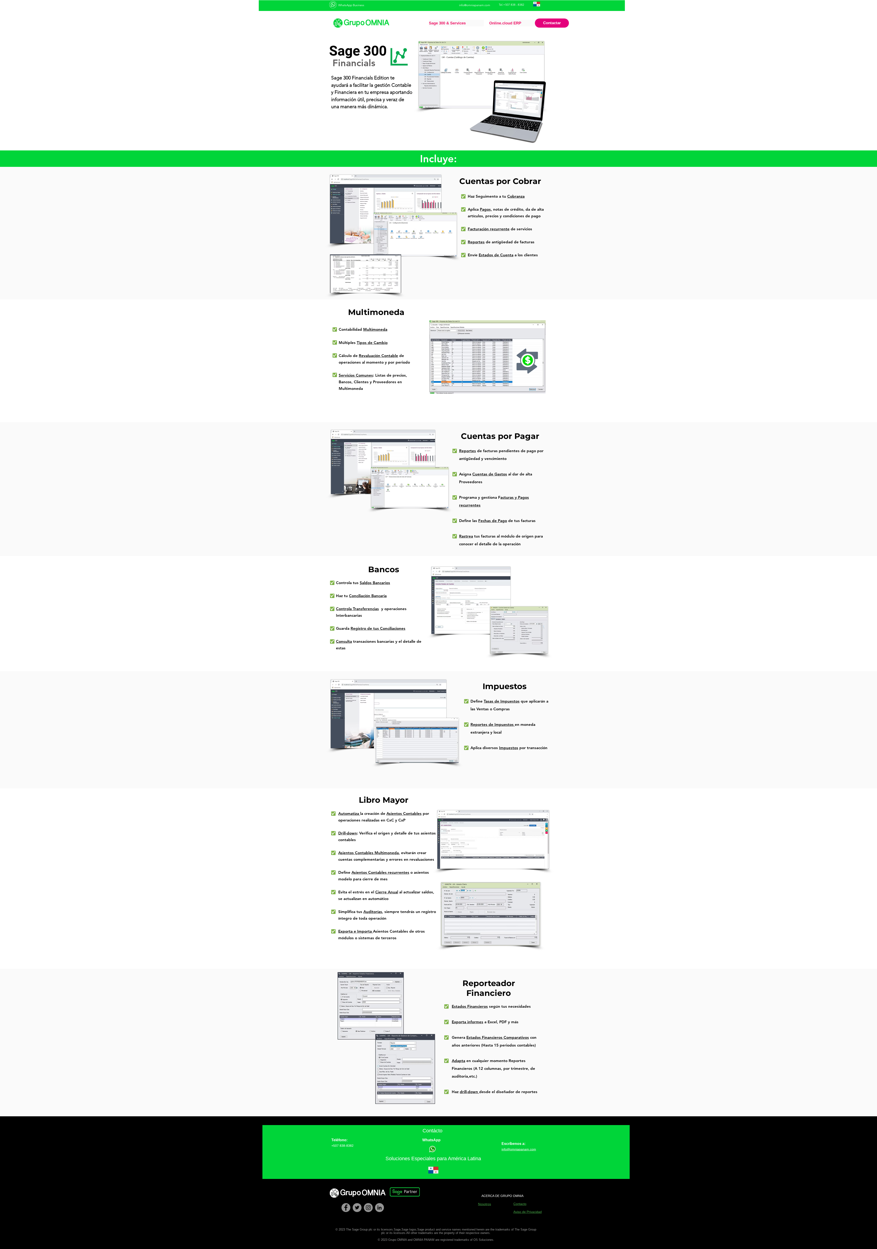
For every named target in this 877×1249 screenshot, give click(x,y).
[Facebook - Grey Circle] (345, 1207)
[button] (456, 23)
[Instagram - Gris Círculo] (368, 1207)
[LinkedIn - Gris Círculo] (379, 1207)
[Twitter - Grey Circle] (357, 1207)
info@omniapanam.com (474, 5)
